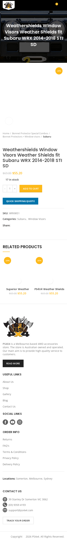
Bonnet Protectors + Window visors (21, 136)
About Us (8, 381)
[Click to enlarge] (9, 121)
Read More (13, 363)
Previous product (4, 142)
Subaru (47, 136)
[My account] (42, 5)
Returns (7, 439)
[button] (17, 281)
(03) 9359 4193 (17, 505)
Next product (11, 142)
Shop (6, 388)
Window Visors (37, 219)
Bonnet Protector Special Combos (30, 133)
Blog (5, 400)
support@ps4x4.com (21, 510)
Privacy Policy (11, 458)
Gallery (7, 394)
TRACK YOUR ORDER (18, 520)
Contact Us (9, 406)
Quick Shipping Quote (20, 201)
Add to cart (31, 188)
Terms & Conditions (14, 452)
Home (6, 133)
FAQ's (6, 445)
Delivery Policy (11, 464)
